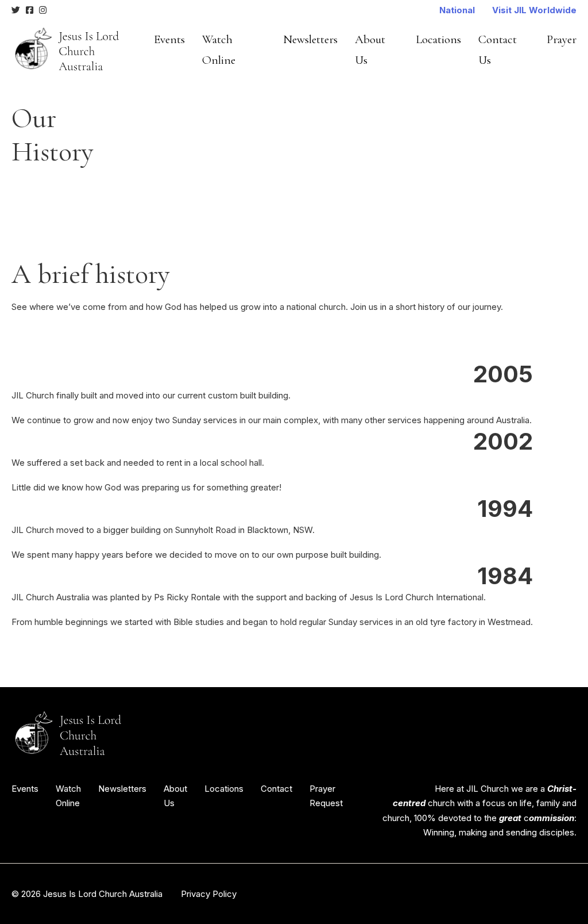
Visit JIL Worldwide (534, 10)
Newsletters (310, 39)
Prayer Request (326, 796)
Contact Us (497, 49)
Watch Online (218, 49)
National (457, 10)
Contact (276, 788)
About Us (370, 49)
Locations (438, 39)
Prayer (562, 39)
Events (169, 39)
